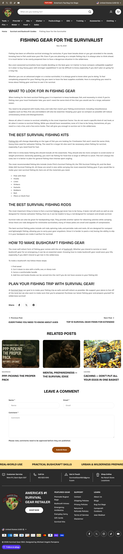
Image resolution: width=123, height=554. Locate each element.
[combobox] (55, 12)
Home (4, 31)
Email (66, 400)
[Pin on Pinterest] (34, 305)
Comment (13, 413)
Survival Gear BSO (17, 542)
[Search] (89, 11)
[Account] (111, 11)
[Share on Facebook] (19, 305)
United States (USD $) (109, 3)
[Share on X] (26, 305)
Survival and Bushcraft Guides (23, 31)
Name (12, 400)
